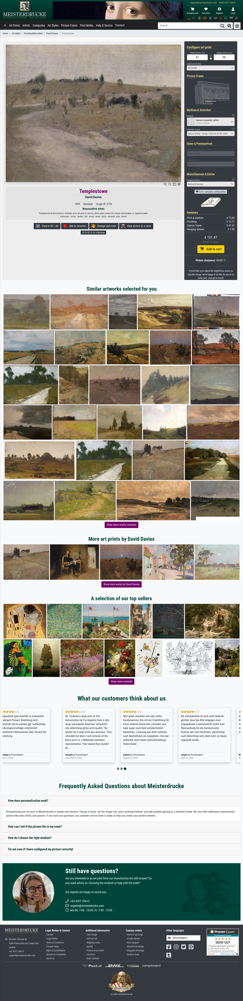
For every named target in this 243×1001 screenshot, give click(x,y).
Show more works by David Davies (121, 584)
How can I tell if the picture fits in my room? (35, 826)
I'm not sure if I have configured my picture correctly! (40, 849)
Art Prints (14, 25)
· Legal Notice (51, 938)
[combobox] (211, 67)
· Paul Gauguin (132, 942)
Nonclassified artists (33, 33)
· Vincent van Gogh (134, 934)
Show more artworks (121, 681)
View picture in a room (138, 226)
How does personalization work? (28, 801)
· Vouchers (90, 954)
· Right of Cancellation (55, 950)
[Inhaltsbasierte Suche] (229, 25)
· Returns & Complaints (55, 954)
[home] (5, 25)
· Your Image (91, 934)
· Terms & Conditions (54, 942)
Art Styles (53, 25)
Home (5, 33)
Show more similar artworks (121, 524)
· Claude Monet (133, 938)
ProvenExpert (28, 754)
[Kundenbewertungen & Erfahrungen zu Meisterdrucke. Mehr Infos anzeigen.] (223, 941)
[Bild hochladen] (237, 25)
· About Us (50, 958)
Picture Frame (69, 25)
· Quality (89, 946)
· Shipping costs (93, 942)
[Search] (222, 25)
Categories (39, 25)
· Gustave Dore (132, 954)
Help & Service (104, 25)
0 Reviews (100, 232)
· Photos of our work (95, 950)
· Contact (49, 934)
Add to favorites (76, 226)
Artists (26, 25)
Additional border (194, 64)
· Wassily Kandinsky (135, 946)
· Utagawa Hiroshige (135, 950)
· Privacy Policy (52, 946)
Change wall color (105, 226)
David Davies (52, 33)
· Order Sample (92, 958)
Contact (119, 25)
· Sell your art (91, 938)
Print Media (86, 25)
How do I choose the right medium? (30, 838)
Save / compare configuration (212, 191)
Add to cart (213, 249)
